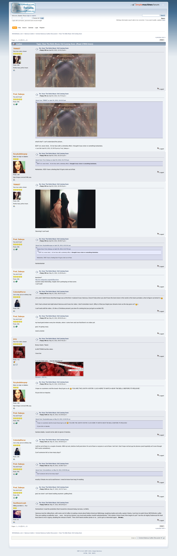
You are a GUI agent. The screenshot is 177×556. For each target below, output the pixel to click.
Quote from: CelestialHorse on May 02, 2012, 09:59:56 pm (52, 470)
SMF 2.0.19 (80, 551)
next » (163, 37)
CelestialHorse (19, 292)
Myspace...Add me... (41, 377)
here (164, 20)
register (34, 15)
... (18, 40)
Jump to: (133, 538)
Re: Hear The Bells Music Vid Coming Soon (54, 48)
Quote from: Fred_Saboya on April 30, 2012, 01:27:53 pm (52, 160)
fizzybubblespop (20, 154)
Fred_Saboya (18, 94)
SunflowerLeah (19, 503)
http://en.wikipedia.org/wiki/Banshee (47, 280)
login (28, 15)
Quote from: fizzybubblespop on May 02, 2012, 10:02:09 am (53, 419)
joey (15, 339)
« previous (158, 37)
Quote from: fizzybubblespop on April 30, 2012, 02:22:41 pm (53, 245)
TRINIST (16, 49)
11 (26, 40)
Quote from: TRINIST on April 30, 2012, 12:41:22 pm (51, 100)
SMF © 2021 (88, 551)
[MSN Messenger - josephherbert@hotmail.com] (14, 362)
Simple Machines (97, 551)
